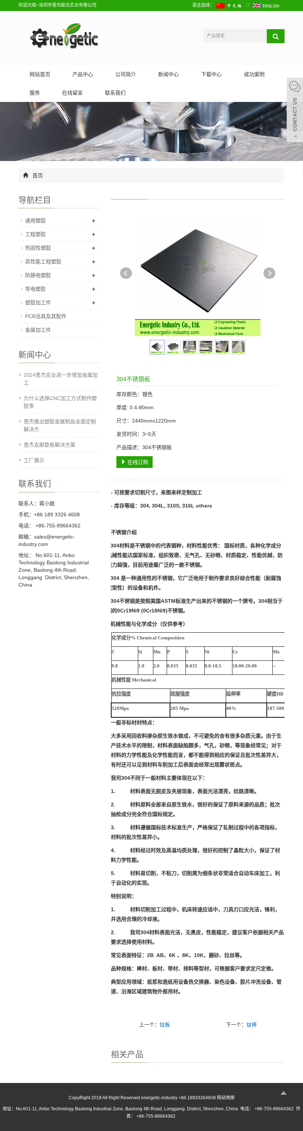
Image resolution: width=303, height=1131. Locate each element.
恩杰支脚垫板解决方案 (49, 445)
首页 (38, 175)
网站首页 (40, 74)
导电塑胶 (35, 289)
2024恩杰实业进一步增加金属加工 (61, 379)
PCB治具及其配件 (46, 316)
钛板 (165, 1025)
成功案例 (254, 74)
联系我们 (115, 93)
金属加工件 (38, 330)
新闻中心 (168, 74)
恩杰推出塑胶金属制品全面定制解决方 (60, 425)
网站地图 (226, 1097)
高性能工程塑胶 (43, 261)
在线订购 (137, 462)
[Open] (295, 111)
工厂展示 (34, 460)
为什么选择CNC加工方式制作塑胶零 (60, 402)
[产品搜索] (276, 36)
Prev (126, 273)
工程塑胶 (35, 234)
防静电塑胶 (38, 275)
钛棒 (251, 1025)
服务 (35, 93)
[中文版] (229, 5)
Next (269, 273)
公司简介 (125, 74)
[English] (266, 5)
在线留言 (72, 93)
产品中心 (82, 74)
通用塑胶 (35, 220)
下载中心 (211, 74)
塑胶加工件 (38, 302)
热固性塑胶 (38, 248)
